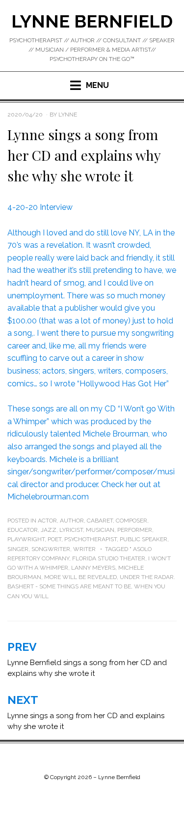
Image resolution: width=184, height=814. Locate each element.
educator (22, 529)
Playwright (26, 539)
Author (72, 520)
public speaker (143, 539)
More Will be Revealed (80, 577)
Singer (17, 549)
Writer (84, 549)
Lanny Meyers (93, 567)
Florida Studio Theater (108, 558)
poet (54, 539)
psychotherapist (90, 539)
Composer (131, 520)
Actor (47, 520)
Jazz (48, 529)
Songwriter (50, 549)
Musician (100, 529)
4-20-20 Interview (40, 207)
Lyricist (71, 529)
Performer (134, 529)
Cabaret (100, 520)
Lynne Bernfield (92, 21)
